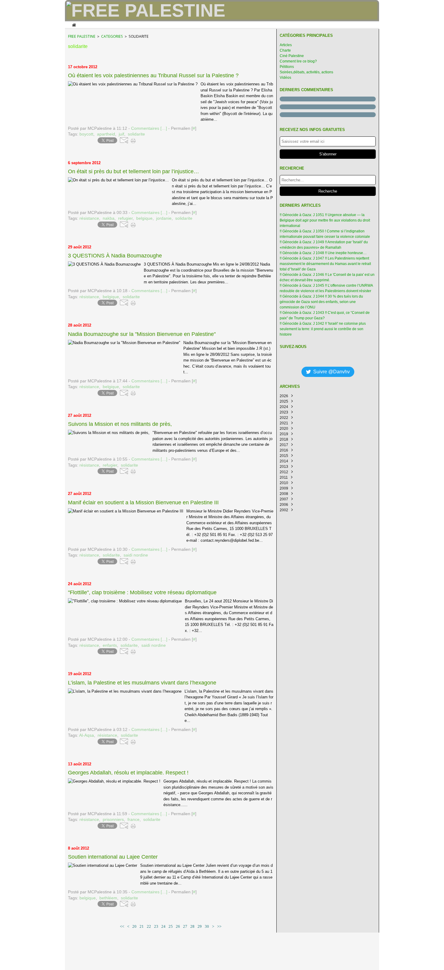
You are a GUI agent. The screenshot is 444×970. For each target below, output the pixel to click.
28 (192, 926)
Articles (286, 45)
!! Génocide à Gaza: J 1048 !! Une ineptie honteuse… (323, 253)
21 (142, 926)
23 (156, 926)
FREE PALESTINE (81, 36)
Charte (285, 50)
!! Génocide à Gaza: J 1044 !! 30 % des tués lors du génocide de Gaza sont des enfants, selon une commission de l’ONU (321, 301)
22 (149, 926)
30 (207, 926)
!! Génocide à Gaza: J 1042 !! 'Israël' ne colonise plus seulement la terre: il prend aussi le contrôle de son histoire (323, 329)
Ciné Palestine (292, 56)
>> (219, 926)
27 (185, 926)
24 (163, 926)
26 (178, 926)
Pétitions (287, 67)
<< (122, 926)
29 (200, 926)
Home (74, 24)
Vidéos (285, 77)
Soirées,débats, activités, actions (306, 72)
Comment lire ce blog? (298, 61)
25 (171, 926)
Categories (112, 36)
